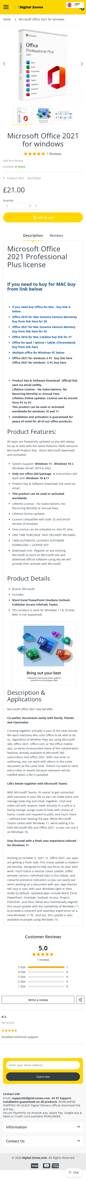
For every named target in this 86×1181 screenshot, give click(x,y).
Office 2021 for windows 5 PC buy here (39, 362)
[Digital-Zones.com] (28, 7)
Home (7, 19)
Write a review (38, 1000)
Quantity (8, 200)
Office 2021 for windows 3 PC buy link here (42, 358)
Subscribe (43, 1077)
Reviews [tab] (56, 235)
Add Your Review (13, 160)
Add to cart (45, 217)
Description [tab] (33, 235)
